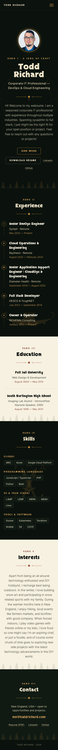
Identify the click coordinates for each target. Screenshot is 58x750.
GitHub (29, 168)
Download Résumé (23, 160)
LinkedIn (48, 160)
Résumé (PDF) (16, 724)
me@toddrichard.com (29, 717)
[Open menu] (51, 5)
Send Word (29, 151)
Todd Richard (14, 5)
